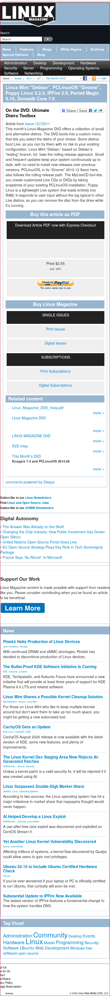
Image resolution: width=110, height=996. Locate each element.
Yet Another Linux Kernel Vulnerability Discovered (49, 841)
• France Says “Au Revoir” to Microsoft (31, 557)
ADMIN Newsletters (39, 507)
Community (50, 935)
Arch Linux (8, 731)
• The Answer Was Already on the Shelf (32, 526)
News (7, 49)
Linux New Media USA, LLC (93, 993)
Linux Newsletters (38, 497)
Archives (97, 49)
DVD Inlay (20, 445)
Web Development (52, 948)
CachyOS (20, 731)
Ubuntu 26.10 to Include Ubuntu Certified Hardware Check (50, 869)
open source (28, 953)
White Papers (71, 49)
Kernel (22, 701)
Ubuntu (6, 875)
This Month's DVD (26, 456)
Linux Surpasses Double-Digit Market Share (43, 786)
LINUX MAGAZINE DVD (31, 435)
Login (103, 78)
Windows (77, 948)
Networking (34, 73)
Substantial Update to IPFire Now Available (42, 896)
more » (98, 412)
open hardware (10, 646)
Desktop (7, 791)
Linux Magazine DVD (29, 417)
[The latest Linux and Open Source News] (93, 78)
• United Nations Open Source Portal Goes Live (38, 541)
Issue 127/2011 (37, 123)
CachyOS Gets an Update (27, 727)
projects (23, 671)
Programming (51, 67)
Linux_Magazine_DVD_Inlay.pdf (37, 407)
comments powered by (30, 481)
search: (5, 33)
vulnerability (33, 821)
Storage (24, 646)
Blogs (47, 49)
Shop (41, 54)
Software (11, 73)
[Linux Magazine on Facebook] (84, 78)
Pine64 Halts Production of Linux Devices (41, 641)
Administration (10, 701)
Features (27, 49)
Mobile (49, 942)
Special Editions (15, 54)
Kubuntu (13, 671)
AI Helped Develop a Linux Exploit (34, 816)
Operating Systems (83, 67)
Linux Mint (32, 701)
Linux (15, 791)
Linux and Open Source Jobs (28, 502)
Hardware (14, 942)
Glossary (9, 993)
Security (30, 766)
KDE (5, 671)
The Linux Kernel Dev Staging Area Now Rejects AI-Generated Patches (51, 759)
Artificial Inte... (9, 766)
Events (89, 936)
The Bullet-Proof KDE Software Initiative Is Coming (49, 666)
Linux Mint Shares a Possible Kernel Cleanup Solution (53, 696)
